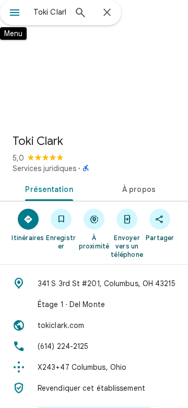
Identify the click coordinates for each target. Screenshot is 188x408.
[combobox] (49, 12)
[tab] (47, 188)
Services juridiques (44, 168)
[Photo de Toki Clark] (94, 63)
